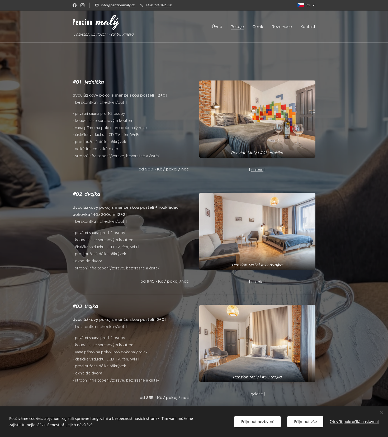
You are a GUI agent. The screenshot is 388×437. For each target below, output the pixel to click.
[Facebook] (74, 5)
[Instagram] (82, 5)
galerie (257, 169)
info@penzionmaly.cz (118, 5)
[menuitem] (218, 26)
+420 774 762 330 (159, 5)
